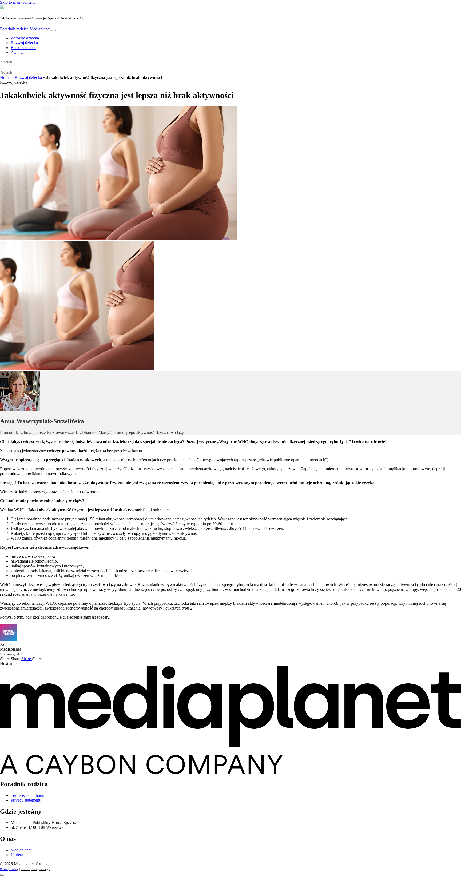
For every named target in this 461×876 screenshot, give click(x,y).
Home (5, 77)
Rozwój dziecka (24, 43)
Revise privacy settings (35, 869)
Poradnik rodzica (25, 29)
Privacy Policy (9, 869)
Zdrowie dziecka (25, 38)
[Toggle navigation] (53, 30)
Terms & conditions (27, 795)
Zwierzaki (19, 52)
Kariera (17, 855)
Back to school (23, 47)
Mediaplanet (21, 850)
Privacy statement (25, 800)
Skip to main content (17, 2)
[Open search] (2, 68)
